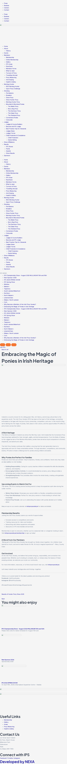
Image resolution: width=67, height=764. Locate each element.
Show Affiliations (9, 142)
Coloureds (9, 120)
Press (6, 3)
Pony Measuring (11, 77)
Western (6, 286)
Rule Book (9, 66)
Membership (10, 57)
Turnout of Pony (11, 73)
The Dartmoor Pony (14, 111)
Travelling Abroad (11, 75)
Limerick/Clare (8, 298)
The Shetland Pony (14, 115)
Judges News (10, 131)
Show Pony (9, 97)
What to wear (10, 71)
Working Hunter (9, 84)
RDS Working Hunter (12, 86)
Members (7, 55)
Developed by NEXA (17, 761)
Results (6, 144)
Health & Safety (11, 82)
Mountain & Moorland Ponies (15, 104)
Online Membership (12, 60)
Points (8, 149)
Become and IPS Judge (13, 126)
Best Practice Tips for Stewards (16, 129)
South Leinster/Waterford (12, 291)
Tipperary (7, 289)
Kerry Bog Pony (13, 109)
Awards (8, 151)
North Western (8, 295)
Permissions (9, 93)
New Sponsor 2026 (10, 277)
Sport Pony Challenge (13, 88)
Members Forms (11, 68)
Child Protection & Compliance (15, 135)
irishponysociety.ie (32, 506)
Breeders (9, 95)
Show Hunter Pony (12, 100)
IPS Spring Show (9, 282)
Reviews (6, 5)
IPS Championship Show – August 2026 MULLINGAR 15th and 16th (25, 275)
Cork (5, 302)
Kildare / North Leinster (11, 300)
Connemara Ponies (12, 117)
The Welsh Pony (13, 106)
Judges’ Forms (10, 133)
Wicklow (6, 284)
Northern (7, 293)
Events (6, 53)
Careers (6, 8)
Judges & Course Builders (14, 124)
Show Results (10, 153)
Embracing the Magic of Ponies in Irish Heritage (19, 306)
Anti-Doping (10, 80)
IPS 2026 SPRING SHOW (12, 280)
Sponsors (7, 155)
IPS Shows (9, 146)
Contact (6, 10)
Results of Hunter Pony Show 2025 (13, 594)
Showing (6, 91)
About (6, 48)
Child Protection (13, 137)
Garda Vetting (12, 140)
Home (6, 46)
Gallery (8, 62)
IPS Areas (9, 64)
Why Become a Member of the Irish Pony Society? (20, 304)
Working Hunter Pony (13, 102)
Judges (6, 122)
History (8, 51)
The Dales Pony (13, 113)
